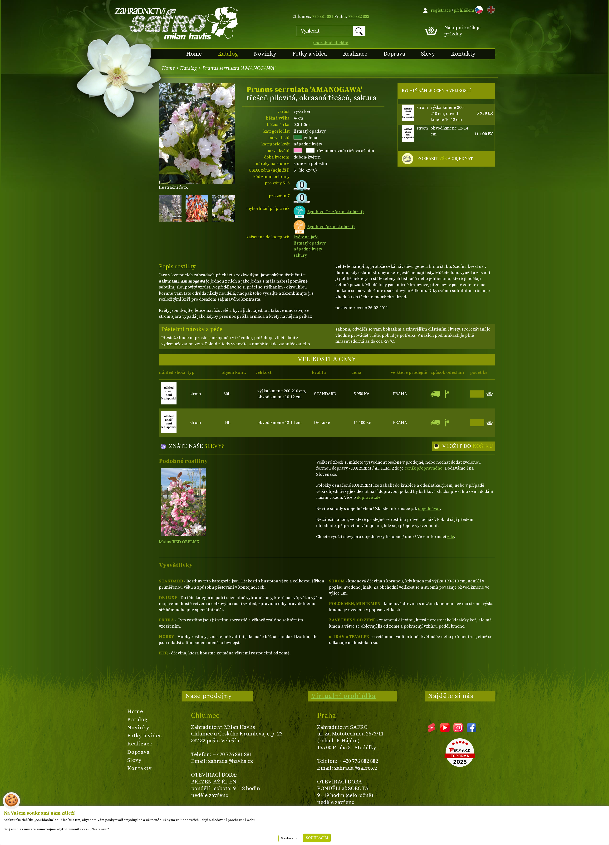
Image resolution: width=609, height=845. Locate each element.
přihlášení (464, 10)
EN (490, 9)
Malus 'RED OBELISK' (179, 542)
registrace (441, 10)
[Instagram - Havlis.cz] (458, 731)
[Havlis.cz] (176, 23)
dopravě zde (368, 497)
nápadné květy (308, 249)
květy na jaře (306, 237)
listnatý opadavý (310, 243)
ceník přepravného (423, 468)
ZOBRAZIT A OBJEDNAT (445, 158)
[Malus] (183, 502)
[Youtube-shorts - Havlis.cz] (431, 731)
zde (450, 536)
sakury (300, 255)
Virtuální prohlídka (343, 696)
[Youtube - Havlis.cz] (445, 731)
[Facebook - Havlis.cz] (471, 731)
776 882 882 (358, 16)
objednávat (429, 508)
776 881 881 (322, 16)
